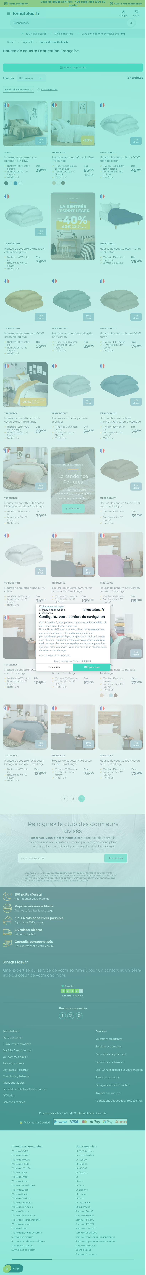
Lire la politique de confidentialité (55, 655)
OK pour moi (91, 667)
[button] (6, 1269)
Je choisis (54, 667)
